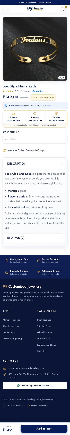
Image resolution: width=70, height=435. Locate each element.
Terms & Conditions (46, 345)
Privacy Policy (43, 338)
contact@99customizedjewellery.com (26, 368)
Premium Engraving (12, 338)
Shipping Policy (44, 326)
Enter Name (10, 131)
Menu (6, 9)
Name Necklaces (11, 319)
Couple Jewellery (11, 326)
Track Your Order (45, 319)
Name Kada (9, 332)
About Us (41, 351)
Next (63, 48)
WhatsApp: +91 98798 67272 (37, 385)
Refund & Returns (45, 332)
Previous (6, 48)
